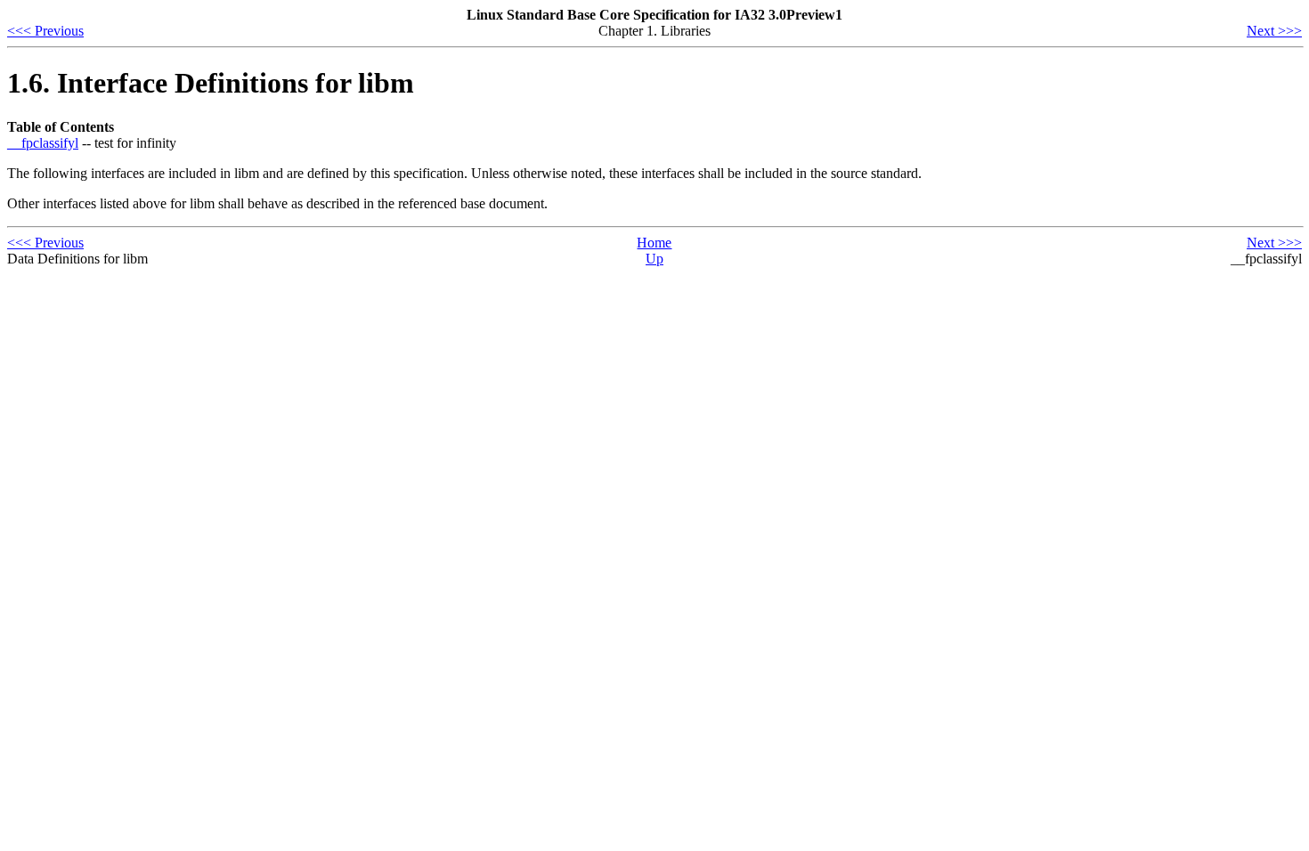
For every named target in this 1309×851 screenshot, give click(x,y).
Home (654, 242)
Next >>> (1274, 30)
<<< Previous (45, 30)
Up (654, 258)
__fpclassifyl (42, 142)
